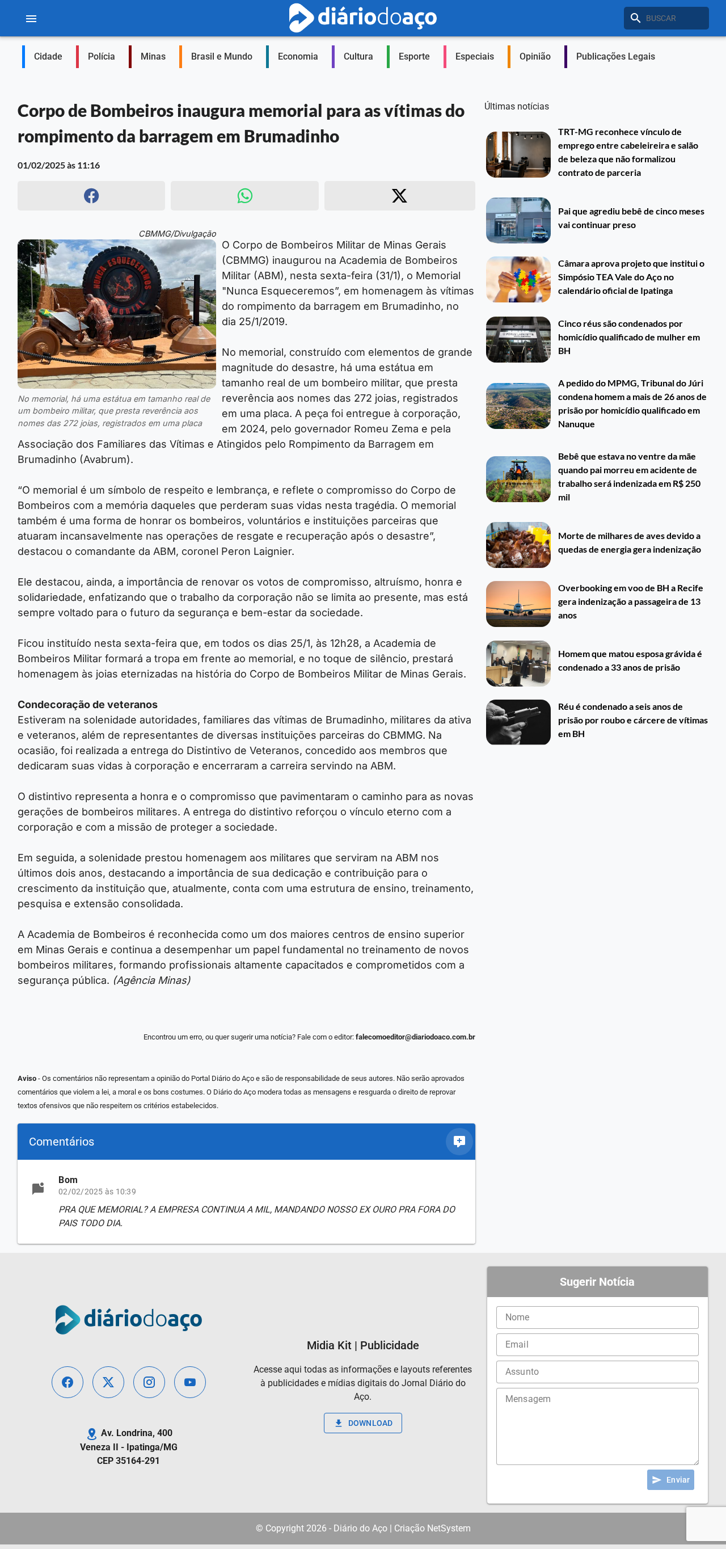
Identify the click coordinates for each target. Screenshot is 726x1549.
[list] (246, 1202)
